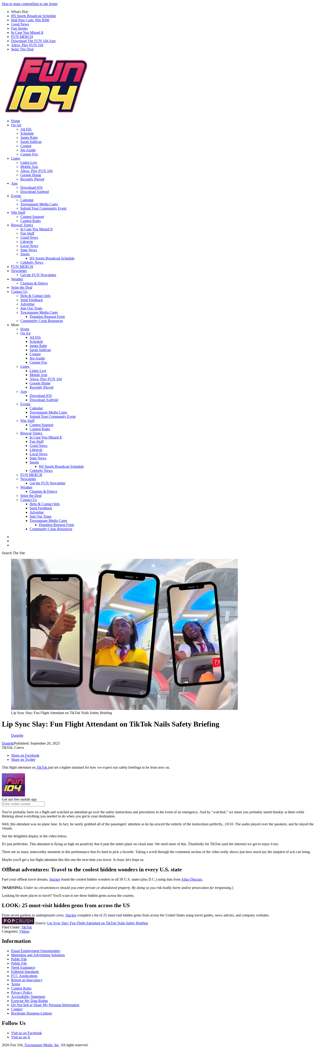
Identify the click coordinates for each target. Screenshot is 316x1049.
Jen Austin (28, 150)
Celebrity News (31, 262)
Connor (25, 146)
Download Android (34, 192)
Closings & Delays (34, 283)
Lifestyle (26, 242)
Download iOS (31, 187)
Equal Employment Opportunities (35, 951)
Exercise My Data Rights (29, 1001)
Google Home (30, 175)
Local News (29, 246)
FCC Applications (24, 976)
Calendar (27, 200)
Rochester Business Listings (31, 1013)
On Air (16, 125)
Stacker (54, 879)
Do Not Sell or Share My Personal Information (45, 1005)
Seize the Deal (21, 287)
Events (16, 196)
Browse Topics (22, 225)
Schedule (27, 133)
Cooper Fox (29, 154)
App (14, 183)
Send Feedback (31, 300)
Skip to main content (17, 4)
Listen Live (28, 162)
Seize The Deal (22, 49)
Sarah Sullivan (31, 142)
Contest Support (32, 217)
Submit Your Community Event (43, 208)
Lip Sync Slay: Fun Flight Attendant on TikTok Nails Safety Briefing (97, 923)
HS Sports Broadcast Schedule (33, 16)
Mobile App (29, 167)
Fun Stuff (27, 233)
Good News (20, 24)
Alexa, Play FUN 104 (27, 45)
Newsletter (19, 271)
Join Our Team (31, 308)
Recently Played (32, 179)
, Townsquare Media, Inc (40, 1045)
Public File (19, 959)
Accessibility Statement (28, 997)
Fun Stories (19, 28)
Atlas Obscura (191, 879)
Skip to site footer (45, 4)
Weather (17, 279)
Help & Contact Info (35, 296)
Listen (15, 158)
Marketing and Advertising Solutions (38, 955)
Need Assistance (23, 967)
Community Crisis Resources (41, 321)
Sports (25, 254)
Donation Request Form (47, 317)
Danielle (8, 743)
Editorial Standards (25, 972)
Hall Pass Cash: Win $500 (30, 20)
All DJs (25, 129)
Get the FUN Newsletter (38, 275)
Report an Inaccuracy (26, 980)
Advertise (27, 304)
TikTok (42, 767)
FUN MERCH (22, 37)
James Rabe (29, 137)
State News (28, 250)
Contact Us (19, 292)
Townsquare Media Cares (39, 204)
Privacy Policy (21, 992)
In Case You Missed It (27, 32)
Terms (15, 984)
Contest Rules (30, 221)
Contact (16, 1009)
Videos (24, 931)
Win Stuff (18, 212)
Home (15, 121)
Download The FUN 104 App (33, 41)
